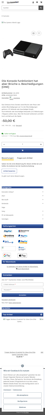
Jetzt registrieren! (15, 303)
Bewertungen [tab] (8, 158)
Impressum (7, 390)
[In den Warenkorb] (3, 28)
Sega (3, 207)
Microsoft (5, 200)
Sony (3, 211)
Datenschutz (17, 390)
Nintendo (5, 203)
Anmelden (22, 295)
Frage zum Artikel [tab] (25, 158)
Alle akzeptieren (22, 395)
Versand (19, 125)
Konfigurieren (22, 401)
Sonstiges (5, 219)
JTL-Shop (26, 412)
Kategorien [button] (6, 187)
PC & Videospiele (7, 215)
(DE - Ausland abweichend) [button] (24, 136)
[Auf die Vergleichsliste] (33, 33)
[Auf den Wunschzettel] (39, 33)
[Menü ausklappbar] (3, 1)
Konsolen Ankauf (8, 192)
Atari (3, 196)
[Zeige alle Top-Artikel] (41, 315)
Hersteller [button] (6, 308)
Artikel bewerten (9, 171)
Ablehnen (22, 407)
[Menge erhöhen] (41, 144)
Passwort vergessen (8, 300)
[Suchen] (41, 8)
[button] (33, 2)
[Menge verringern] (4, 144)
